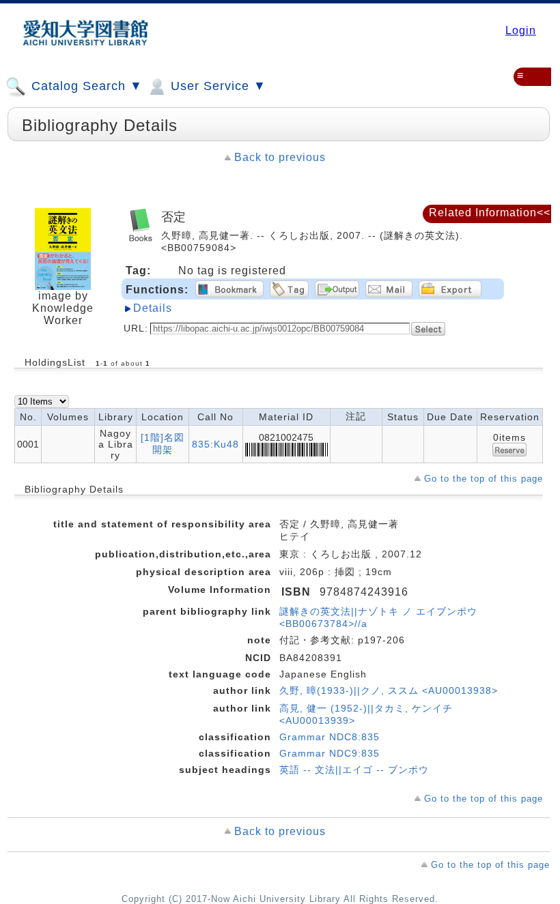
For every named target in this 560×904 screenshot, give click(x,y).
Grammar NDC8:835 (329, 736)
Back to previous (280, 157)
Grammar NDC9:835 (329, 753)
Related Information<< (489, 212)
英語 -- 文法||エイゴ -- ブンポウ (354, 769)
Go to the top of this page (483, 478)
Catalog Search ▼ (85, 86)
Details (152, 308)
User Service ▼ (216, 86)
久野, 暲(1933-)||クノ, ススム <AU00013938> (388, 690)
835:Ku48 (215, 444)
